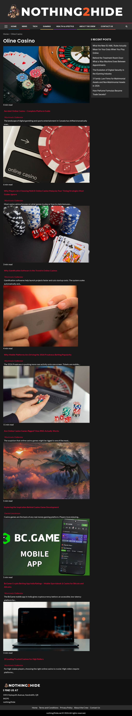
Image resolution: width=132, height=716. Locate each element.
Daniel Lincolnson (12, 513)
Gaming (47, 26)
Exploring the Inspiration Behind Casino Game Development (31, 507)
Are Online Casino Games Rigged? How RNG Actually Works (31, 431)
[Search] (126, 26)
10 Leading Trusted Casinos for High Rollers (24, 659)
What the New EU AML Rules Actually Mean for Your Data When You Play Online (109, 49)
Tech (35, 26)
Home (13, 26)
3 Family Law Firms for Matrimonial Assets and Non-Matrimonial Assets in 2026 (109, 82)
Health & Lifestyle (65, 26)
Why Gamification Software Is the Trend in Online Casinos (30, 270)
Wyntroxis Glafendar (13, 117)
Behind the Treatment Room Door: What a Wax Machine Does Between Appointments (109, 61)
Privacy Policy (66, 707)
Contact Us (107, 26)
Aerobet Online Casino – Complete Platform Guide (27, 111)
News (24, 26)
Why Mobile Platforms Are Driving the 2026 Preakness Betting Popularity (38, 354)
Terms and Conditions (48, 707)
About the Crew (87, 26)
